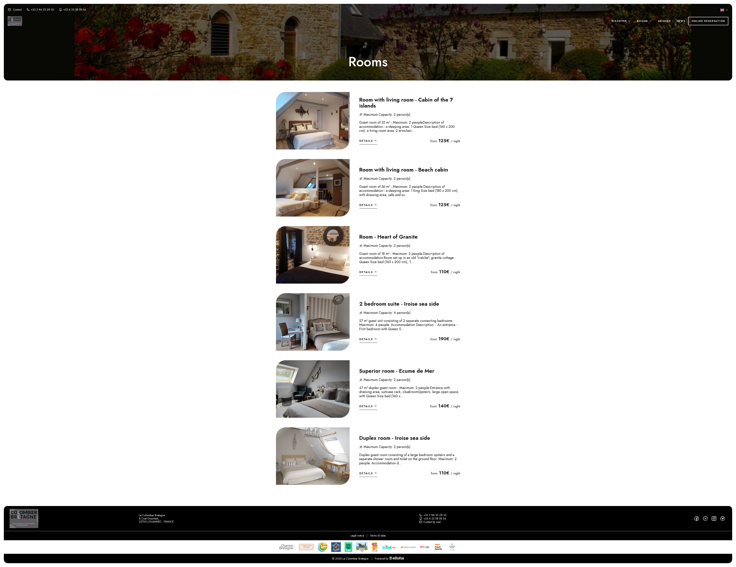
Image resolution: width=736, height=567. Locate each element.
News (681, 21)
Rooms (643, 21)
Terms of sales (378, 535)
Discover (620, 21)
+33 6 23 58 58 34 (434, 518)
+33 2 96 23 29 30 (435, 515)
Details (366, 141)
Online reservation (708, 21)
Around (664, 21)
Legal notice (357, 535)
